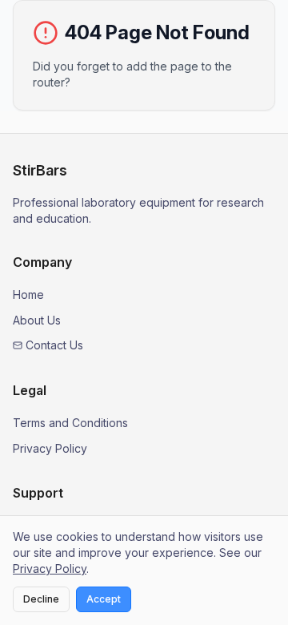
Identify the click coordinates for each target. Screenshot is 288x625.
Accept (103, 599)
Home (28, 294)
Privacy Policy (50, 448)
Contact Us (54, 345)
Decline (41, 599)
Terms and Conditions (70, 422)
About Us (37, 320)
